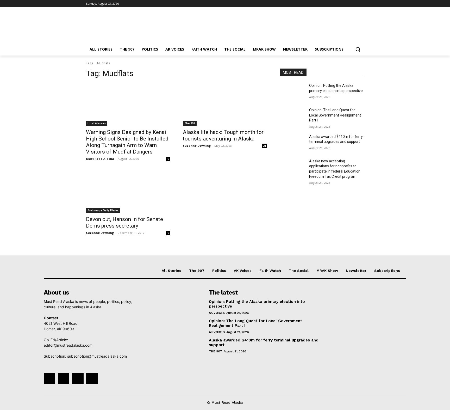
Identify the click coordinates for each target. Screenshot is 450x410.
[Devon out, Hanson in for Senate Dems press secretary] (128, 191)
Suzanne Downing (197, 146)
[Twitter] (347, 4)
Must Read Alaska (100, 159)
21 (264, 146)
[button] (358, 49)
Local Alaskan (97, 123)
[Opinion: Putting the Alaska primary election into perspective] (292, 92)
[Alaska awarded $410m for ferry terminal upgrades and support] (292, 143)
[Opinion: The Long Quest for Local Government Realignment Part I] (292, 116)
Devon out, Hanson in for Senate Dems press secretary (124, 222)
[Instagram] (339, 4)
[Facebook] (332, 4)
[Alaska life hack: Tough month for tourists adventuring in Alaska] (225, 104)
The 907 (189, 123)
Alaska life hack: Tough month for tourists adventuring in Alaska (223, 135)
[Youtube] (361, 4)
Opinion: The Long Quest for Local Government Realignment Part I (335, 115)
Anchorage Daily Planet (103, 210)
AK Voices (217, 313)
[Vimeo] (354, 4)
